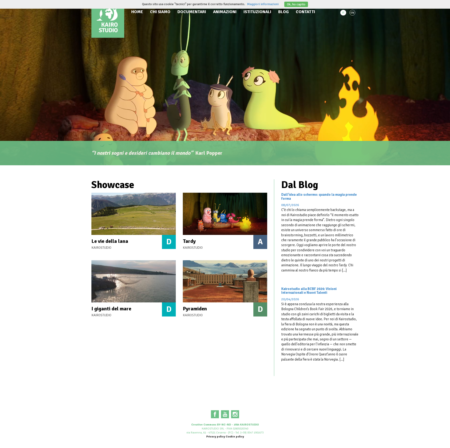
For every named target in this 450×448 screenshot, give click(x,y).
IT (343, 12)
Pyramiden (195, 308)
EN (352, 12)
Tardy (189, 241)
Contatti (305, 11)
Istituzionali (257, 11)
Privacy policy (215, 436)
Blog (283, 11)
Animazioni (224, 11)
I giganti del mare (111, 308)
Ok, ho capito (296, 4)
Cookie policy (235, 436)
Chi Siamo (160, 11)
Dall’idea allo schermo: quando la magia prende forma (319, 196)
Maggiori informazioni (263, 4)
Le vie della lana (109, 241)
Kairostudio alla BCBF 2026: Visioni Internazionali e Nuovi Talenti (309, 291)
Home (137, 11)
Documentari (191, 11)
